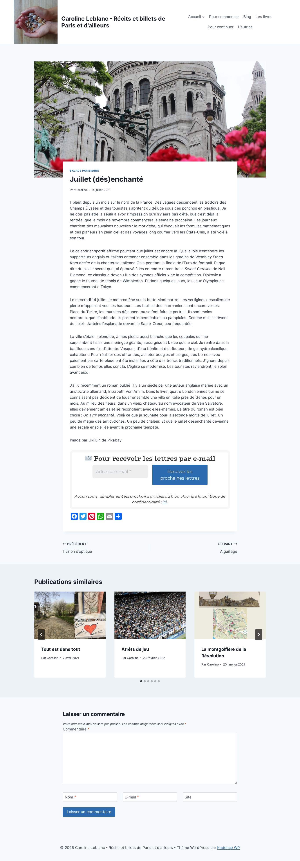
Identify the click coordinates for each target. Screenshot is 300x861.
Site (188, 797)
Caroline (81, 190)
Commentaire (76, 729)
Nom (70, 797)
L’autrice (245, 27)
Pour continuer (220, 27)
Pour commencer (224, 16)
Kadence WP (228, 847)
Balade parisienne (84, 170)
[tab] (141, 681)
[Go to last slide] (41, 634)
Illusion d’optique (77, 548)
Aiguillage (227, 548)
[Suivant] (258, 634)
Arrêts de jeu (135, 649)
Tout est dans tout (60, 649)
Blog (247, 16)
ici (165, 502)
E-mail (132, 797)
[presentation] (70, 615)
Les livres (264, 16)
